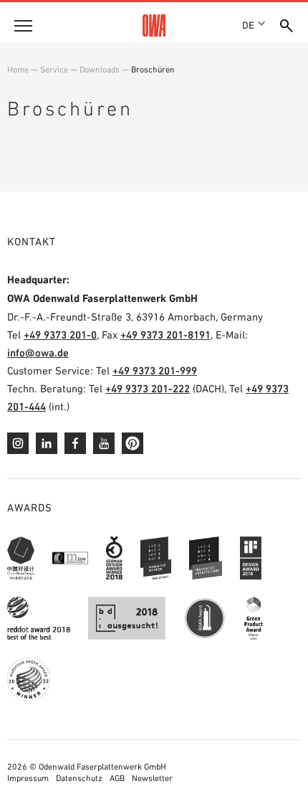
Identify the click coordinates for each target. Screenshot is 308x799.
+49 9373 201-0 (60, 334)
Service (54, 70)
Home (18, 70)
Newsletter (152, 778)
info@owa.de (38, 352)
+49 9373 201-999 (154, 370)
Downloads (100, 70)
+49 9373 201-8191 (165, 334)
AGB (117, 778)
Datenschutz (79, 778)
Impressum (28, 778)
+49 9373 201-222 (147, 388)
